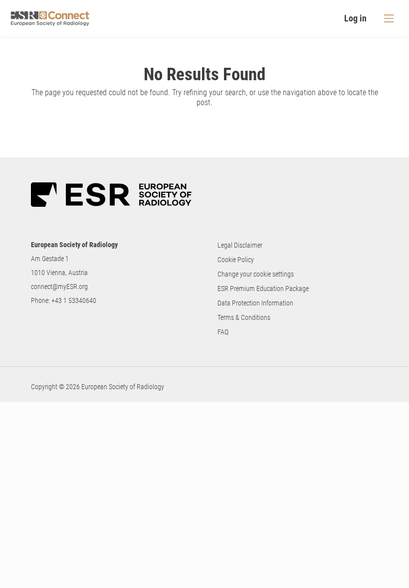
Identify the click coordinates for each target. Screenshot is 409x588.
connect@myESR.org (59, 287)
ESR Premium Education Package (263, 289)
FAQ (222, 332)
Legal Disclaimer (239, 245)
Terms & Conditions (243, 317)
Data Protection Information (255, 303)
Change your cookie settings (255, 274)
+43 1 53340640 (73, 300)
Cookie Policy (235, 260)
